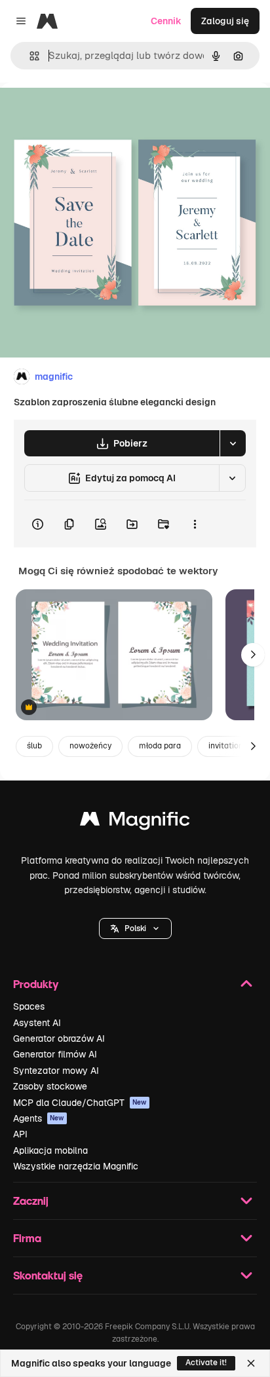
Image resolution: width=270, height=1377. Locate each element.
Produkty (35, 984)
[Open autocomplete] (29, 56)
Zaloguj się (225, 21)
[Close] (251, 1363)
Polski (135, 928)
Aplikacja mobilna (50, 1150)
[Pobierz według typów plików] (233, 443)
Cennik (166, 21)
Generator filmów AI (55, 1054)
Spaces (29, 1006)
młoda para (160, 746)
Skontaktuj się (48, 1275)
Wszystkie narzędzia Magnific (75, 1166)
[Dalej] (253, 654)
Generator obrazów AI (59, 1038)
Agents (38, 1118)
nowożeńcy (90, 746)
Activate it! (206, 1362)
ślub (34, 746)
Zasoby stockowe (50, 1086)
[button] (135, 928)
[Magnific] (135, 822)
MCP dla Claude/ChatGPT (80, 1103)
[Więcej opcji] (195, 524)
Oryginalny (90, 112)
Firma (27, 1238)
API (20, 1134)
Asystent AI (37, 1023)
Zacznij (30, 1200)
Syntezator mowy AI (56, 1070)
